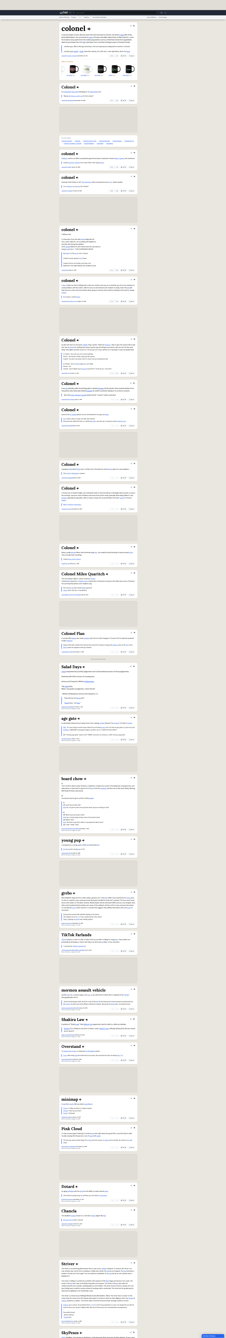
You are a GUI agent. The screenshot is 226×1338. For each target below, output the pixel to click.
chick (68, 473)
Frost (80, 258)
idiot (94, 421)
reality (98, 1136)
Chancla (63, 1224)
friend (67, 253)
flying (93, 1216)
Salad (67, 703)
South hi (69, 509)
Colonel (63, 100)
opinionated (94, 92)
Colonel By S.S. (129, 141)
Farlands (80, 946)
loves (70, 559)
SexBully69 (70, 478)
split (68, 249)
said (78, 703)
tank (122, 35)
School (131, 1298)
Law (77, 1024)
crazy (73, 395)
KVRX (77, 1008)
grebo (63, 923)
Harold (66, 1317)
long (81, 1191)
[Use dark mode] (165, 12)
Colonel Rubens (89, 143)
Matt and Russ (71, 399)
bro (84, 946)
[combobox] (115, 12)
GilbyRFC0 (71, 707)
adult (79, 845)
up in (79, 698)
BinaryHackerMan (74, 829)
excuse (71, 347)
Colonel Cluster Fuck (89, 141)
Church (68, 1004)
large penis (75, 92)
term (68, 995)
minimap (63, 1117)
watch (130, 723)
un (70, 414)
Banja (69, 739)
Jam (68, 564)
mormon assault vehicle (67, 1008)
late (88, 845)
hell (70, 96)
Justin (65, 590)
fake (77, 364)
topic (74, 1051)
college (104, 1268)
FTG (68, 373)
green (63, 671)
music (131, 552)
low (102, 942)
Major (116, 158)
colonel (63, 56)
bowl (107, 414)
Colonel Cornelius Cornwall (72, 143)
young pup (64, 853)
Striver (63, 1321)
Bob (64, 807)
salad (67, 686)
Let (74, 186)
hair (96, 552)
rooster (101, 388)
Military (65, 158)
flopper (73, 638)
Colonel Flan (64, 652)
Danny (73, 96)
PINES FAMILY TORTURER (78, 950)
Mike (64, 504)
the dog (71, 853)
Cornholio (69, 191)
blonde (73, 552)
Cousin (122, 498)
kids (128, 288)
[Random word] (157, 13)
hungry (69, 186)
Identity (86, 17)
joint (89, 182)
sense (106, 1191)
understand (67, 1051)
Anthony (65, 1305)
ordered (77, 163)
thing (64, 293)
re (68, 849)
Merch (132, 56)
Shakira (102, 1028)
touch (91, 1136)
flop (104, 1216)
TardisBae (70, 1224)
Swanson (71, 163)
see (79, 186)
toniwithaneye (72, 1146)
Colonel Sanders (66, 141)
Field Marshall (70, 100)
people (68, 247)
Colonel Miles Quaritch (67, 595)
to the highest (90, 1051)
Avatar (93, 579)
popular (63, 498)
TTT (93, 1305)
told (76, 1055)
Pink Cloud (64, 1146)
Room (102, 163)
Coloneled (100, 143)
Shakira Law (64, 1035)
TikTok (63, 939)
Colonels (77, 141)
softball (85, 345)
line (97, 1002)
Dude (81, 51)
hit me (71, 1220)
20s (98, 845)
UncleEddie (78, 595)
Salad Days (64, 707)
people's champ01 (72, 56)
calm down (103, 1195)
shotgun (86, 638)
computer (103, 788)
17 (79, 917)
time (91, 788)
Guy (64, 419)
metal (77, 919)
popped (74, 414)
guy (85, 364)
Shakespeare (89, 681)
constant (70, 504)
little (70, 469)
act (66, 388)
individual (70, 1191)
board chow (64, 829)
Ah (64, 849)
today (78, 297)
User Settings (163, 17)
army (91, 37)
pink (130, 1140)
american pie (121, 421)
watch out (79, 96)
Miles (68, 581)
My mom (66, 1220)
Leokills (69, 167)
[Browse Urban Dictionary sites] (65, 13)
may (107, 1271)
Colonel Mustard (104, 141)
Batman (108, 345)
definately (75, 473)
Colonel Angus (117, 141)
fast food (85, 182)
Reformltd (72, 1035)
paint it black (76, 559)
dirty (110, 469)
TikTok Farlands (65, 950)
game (83, 239)
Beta (107, 1281)
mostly (71, 1104)
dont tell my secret (72, 301)
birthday (66, 730)
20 (84, 42)
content (102, 723)
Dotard (63, 1199)
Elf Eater (71, 1059)
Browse (74, 17)
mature (116, 723)
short (64, 285)
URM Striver (70, 1321)
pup (79, 849)
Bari (68, 270)
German (78, 395)
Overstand (64, 1059)
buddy (76, 51)
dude (90, 1140)
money (106, 1140)
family (127, 995)
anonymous (70, 1199)
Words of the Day (64, 17)
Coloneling (109, 143)
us (81, 1195)
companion (77, 504)
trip (127, 645)
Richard (67, 1028)
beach (65, 647)
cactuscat (69, 923)
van (89, 995)
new (93, 1133)
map (64, 1104)
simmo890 (70, 426)
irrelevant (69, 641)
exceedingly (67, 92)
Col (111, 182)
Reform (86, 1024)
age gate (63, 739)
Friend (65, 1108)
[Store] (161, 12)
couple (83, 395)
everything (87, 1104)
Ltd (91, 1024)
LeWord (70, 1117)
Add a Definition (151, 17)
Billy (64, 727)
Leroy (65, 1055)
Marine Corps (83, 581)
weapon (73, 1216)
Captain (121, 158)
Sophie (63, 500)
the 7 (119, 1055)
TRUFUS (72, 652)
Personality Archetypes (99, 17)
